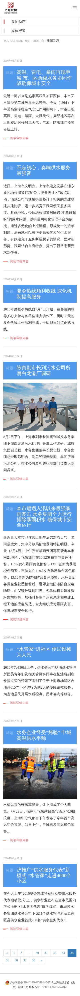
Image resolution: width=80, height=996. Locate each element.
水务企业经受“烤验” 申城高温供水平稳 (44, 735)
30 (37, 953)
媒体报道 (18, 31)
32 (54, 953)
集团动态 (18, 22)
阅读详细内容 (19, 138)
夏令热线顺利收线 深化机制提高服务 (44, 293)
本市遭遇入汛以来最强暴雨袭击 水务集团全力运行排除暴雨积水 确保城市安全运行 (44, 517)
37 (24, 960)
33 (63, 953)
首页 (27, 40)
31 (46, 953)
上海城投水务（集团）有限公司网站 (14, 8)
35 (7, 960)
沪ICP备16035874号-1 (55, 987)
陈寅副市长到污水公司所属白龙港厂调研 (43, 370)
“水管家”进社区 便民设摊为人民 (44, 652)
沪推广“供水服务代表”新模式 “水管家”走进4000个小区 (44, 875)
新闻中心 (38, 40)
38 (33, 960)
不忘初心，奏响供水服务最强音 (43, 170)
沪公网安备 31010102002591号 (27, 982)
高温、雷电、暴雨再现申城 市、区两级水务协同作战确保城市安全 (44, 77)
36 (16, 960)
